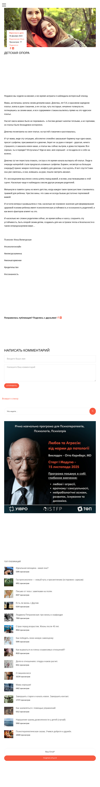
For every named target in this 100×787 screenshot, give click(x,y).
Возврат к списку (10, 399)
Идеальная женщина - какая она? (32, 568)
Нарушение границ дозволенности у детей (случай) (40, 720)
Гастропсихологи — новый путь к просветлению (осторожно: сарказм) (49, 580)
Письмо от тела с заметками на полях (34, 591)
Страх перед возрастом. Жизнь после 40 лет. (37, 626)
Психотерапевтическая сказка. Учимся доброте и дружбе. (44, 731)
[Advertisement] (50, 76)
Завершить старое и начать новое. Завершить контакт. (42, 696)
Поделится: (13, 45)
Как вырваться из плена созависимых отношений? (40, 650)
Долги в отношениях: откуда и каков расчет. (37, 661)
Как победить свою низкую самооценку (34, 638)
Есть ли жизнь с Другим (27, 603)
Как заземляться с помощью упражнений (35, 708)
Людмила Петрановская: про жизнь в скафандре (39, 615)
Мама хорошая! (23, 685)
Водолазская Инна (16, 39)
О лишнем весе (23, 673)
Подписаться (50, 758)
